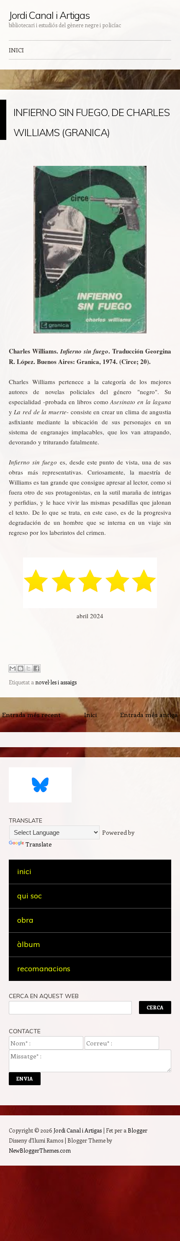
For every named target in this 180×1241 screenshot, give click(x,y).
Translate (39, 904)
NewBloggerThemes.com (40, 1210)
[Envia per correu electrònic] (12, 729)
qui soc (29, 956)
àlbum (28, 1004)
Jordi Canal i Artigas (49, 15)
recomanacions (43, 1029)
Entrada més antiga (149, 775)
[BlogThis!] (20, 729)
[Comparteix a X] (28, 729)
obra (25, 980)
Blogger (137, 1190)
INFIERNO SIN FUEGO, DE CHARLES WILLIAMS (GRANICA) (67, 149)
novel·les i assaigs (56, 742)
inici (24, 932)
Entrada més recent (31, 775)
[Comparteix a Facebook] (36, 729)
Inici (90, 775)
